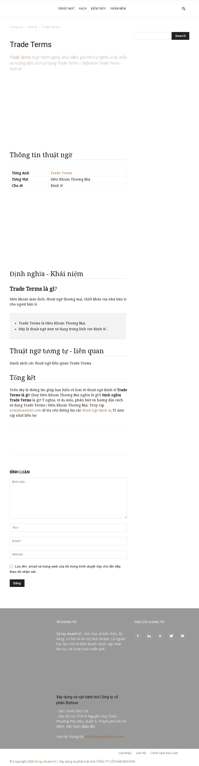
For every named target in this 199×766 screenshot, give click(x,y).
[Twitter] (171, 636)
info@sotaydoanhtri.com (104, 736)
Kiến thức (98, 8)
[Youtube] (182, 636)
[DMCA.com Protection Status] (91, 686)
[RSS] (160, 636)
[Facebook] (138, 636)
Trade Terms (61, 173)
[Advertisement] (68, 109)
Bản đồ (88, 726)
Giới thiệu (125, 753)
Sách (82, 8)
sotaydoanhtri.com (25, 410)
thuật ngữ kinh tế (96, 410)
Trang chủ (16, 27)
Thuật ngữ (66, 8)
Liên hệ (141, 753)
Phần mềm (118, 8)
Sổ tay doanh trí (68, 633)
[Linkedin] (149, 636)
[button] (183, 9)
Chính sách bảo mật (164, 753)
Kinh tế (32, 27)
